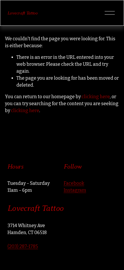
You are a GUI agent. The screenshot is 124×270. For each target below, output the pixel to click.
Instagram (75, 190)
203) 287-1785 (23, 246)
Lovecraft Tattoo (22, 13)
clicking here (96, 96)
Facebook (74, 183)
